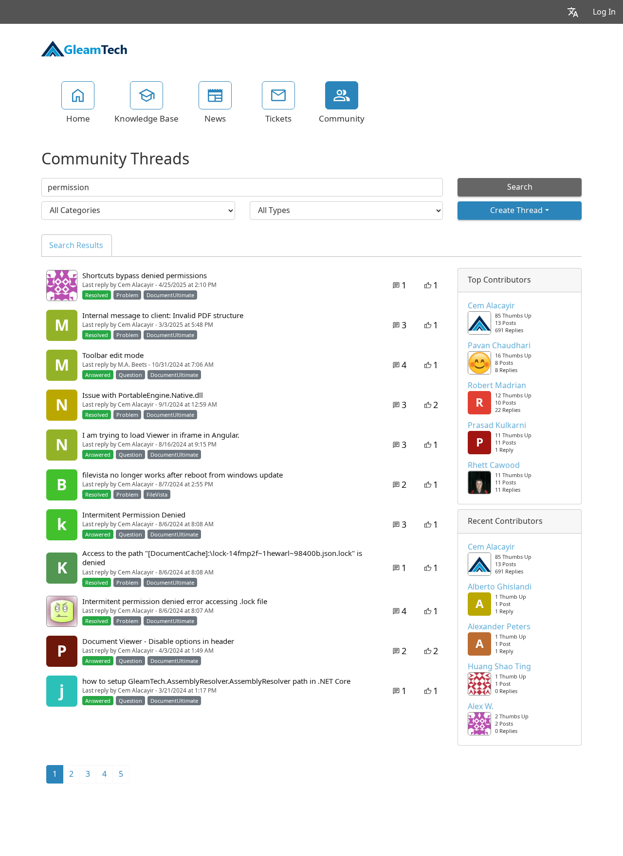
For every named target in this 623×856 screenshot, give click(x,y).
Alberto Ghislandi (499, 587)
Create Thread (516, 210)
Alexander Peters (499, 627)
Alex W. (481, 707)
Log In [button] (604, 12)
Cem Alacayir (491, 306)
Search (519, 187)
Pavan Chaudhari (499, 346)
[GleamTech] (84, 47)
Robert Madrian (497, 386)
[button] (573, 12)
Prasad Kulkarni (497, 425)
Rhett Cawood (494, 465)
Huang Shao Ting (499, 667)
